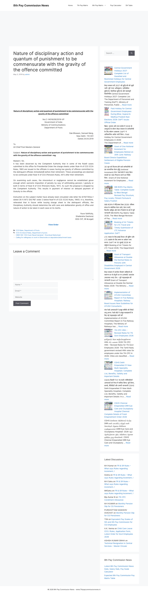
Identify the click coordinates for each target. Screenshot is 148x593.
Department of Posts (32, 230)
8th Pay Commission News (31, 5)
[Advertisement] (74, 26)
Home (70, 5)
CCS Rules (20, 230)
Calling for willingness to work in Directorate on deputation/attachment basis (43, 237)
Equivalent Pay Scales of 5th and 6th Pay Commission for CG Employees (118, 522)
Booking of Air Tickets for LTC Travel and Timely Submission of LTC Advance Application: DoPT (118, 227)
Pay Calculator (115, 5)
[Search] (131, 53)
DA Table (129, 5)
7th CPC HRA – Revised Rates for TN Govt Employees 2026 (123, 333)
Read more (127, 105)
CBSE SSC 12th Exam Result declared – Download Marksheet (38, 235)
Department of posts (39, 233)
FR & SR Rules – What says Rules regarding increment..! (117, 468)
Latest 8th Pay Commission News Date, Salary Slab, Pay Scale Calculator (119, 569)
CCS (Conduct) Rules (23, 233)
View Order (53, 225)
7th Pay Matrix (82, 5)
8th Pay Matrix (97, 5)
